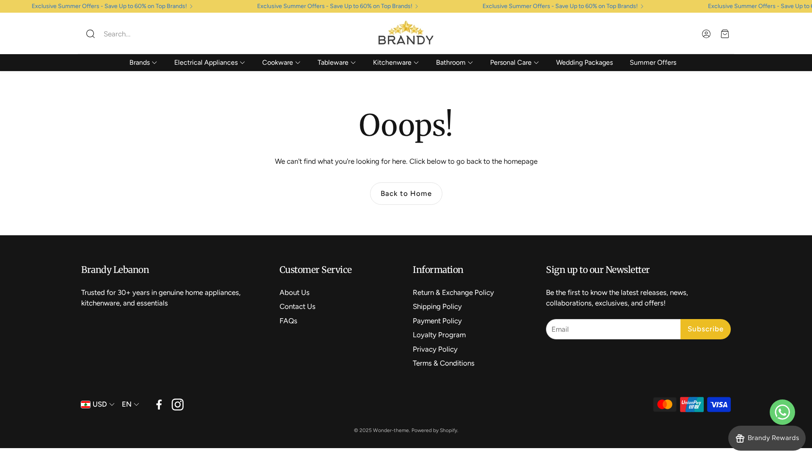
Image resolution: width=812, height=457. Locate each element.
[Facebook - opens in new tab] (159, 404)
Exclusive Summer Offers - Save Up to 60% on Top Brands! (109, 6)
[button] (137, 34)
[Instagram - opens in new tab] (178, 404)
